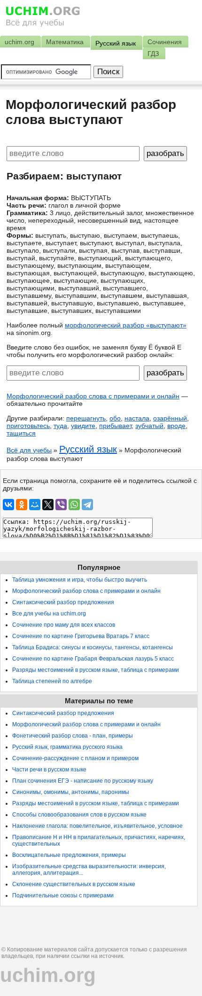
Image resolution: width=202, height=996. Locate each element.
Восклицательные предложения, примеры (69, 855)
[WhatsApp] (74, 504)
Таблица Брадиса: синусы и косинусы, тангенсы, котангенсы (92, 647)
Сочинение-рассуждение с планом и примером (75, 758)
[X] (48, 504)
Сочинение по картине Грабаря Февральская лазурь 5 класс (93, 658)
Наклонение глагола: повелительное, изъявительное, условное (97, 826)
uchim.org (48, 975)
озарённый (170, 418)
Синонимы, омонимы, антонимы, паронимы (70, 792)
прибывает (115, 425)
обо (115, 418)
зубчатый (149, 425)
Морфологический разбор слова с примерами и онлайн (93, 396)
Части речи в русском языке (49, 769)
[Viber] (61, 504)
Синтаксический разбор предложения (63, 602)
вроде (176, 425)
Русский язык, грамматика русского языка (67, 747)
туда (60, 425)
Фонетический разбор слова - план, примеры (72, 735)
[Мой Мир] (34, 504)
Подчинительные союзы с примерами (63, 895)
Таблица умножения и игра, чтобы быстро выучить (79, 579)
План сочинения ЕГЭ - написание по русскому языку (82, 781)
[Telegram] (87, 504)
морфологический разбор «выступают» (125, 325)
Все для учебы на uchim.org (49, 613)
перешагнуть (86, 418)
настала (136, 418)
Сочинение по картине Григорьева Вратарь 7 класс (80, 636)
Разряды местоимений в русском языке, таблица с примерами (95, 670)
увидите (83, 425)
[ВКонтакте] (8, 504)
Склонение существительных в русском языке (73, 884)
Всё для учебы (29, 450)
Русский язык (88, 449)
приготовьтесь (28, 425)
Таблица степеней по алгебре (52, 681)
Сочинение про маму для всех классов (63, 625)
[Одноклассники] (21, 504)
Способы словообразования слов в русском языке (79, 814)
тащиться (21, 433)
